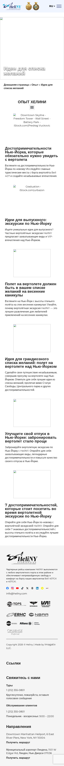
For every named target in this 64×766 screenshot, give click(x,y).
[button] (32, 107)
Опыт (35, 84)
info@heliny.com (16, 593)
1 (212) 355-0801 (15, 711)
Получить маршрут (18, 742)
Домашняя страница (16, 84)
